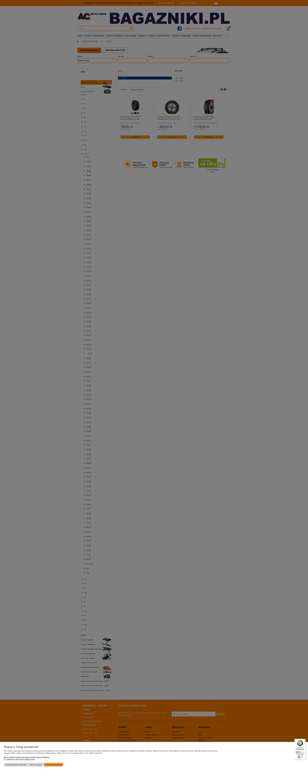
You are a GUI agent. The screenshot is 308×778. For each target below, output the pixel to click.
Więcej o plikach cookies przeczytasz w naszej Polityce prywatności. (27, 757)
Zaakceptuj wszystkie (53, 764)
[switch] (300, 756)
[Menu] (304, 740)
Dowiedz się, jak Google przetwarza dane (20, 759)
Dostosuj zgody (36, 764)
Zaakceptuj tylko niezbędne (15, 764)
